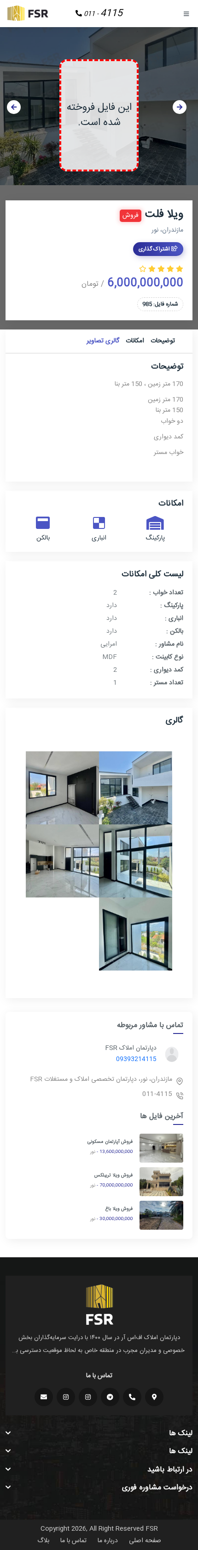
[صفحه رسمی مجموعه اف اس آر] (88, 1397)
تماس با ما (73, 1540)
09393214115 (136, 1059)
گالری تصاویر (103, 340)
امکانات (135, 340)
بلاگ (43, 1540)
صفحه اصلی (145, 1540)
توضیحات (163, 340)
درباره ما (108, 1540)
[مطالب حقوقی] (66, 1397)
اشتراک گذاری (155, 249)
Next (179, 107)
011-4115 (157, 1094)
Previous (14, 107)
